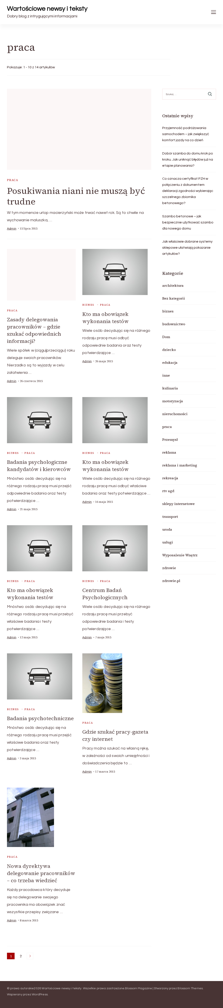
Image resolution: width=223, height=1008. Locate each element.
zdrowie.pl (171, 580)
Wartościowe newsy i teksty (47, 8)
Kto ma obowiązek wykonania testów (105, 317)
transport (170, 516)
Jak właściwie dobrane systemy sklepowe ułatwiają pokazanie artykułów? (187, 247)
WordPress (40, 994)
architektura (173, 285)
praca (12, 180)
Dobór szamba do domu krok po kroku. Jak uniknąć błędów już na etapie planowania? (187, 159)
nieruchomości (175, 413)
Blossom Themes (190, 988)
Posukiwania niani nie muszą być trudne (76, 196)
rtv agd (168, 490)
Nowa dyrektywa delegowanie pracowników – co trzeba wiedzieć (41, 873)
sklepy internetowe (178, 503)
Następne (30, 956)
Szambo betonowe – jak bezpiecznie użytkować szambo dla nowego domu (187, 222)
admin (11, 228)
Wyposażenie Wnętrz (180, 555)
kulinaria (170, 388)
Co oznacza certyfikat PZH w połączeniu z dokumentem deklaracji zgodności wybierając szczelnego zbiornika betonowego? (187, 191)
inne (166, 375)
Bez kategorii (173, 298)
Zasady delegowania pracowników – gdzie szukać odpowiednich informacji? (34, 330)
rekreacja (170, 478)
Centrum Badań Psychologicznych (105, 594)
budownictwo (173, 324)
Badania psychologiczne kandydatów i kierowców (39, 465)
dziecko (169, 349)
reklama (169, 452)
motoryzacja (172, 401)
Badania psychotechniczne (40, 718)
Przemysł (170, 439)
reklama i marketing (179, 465)
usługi (167, 542)
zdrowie (169, 567)
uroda (167, 529)
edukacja (169, 362)
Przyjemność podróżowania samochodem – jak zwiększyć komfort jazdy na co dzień (185, 134)
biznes (88, 305)
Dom (166, 336)
